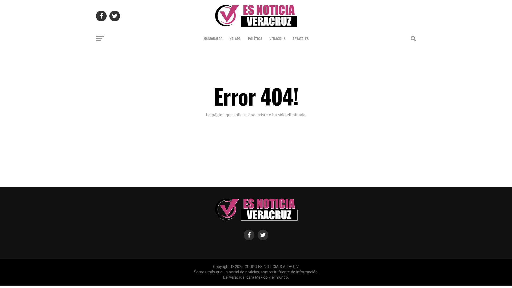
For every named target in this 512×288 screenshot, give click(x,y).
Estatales (301, 38)
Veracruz (277, 38)
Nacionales (213, 38)
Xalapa (235, 38)
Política (255, 38)
